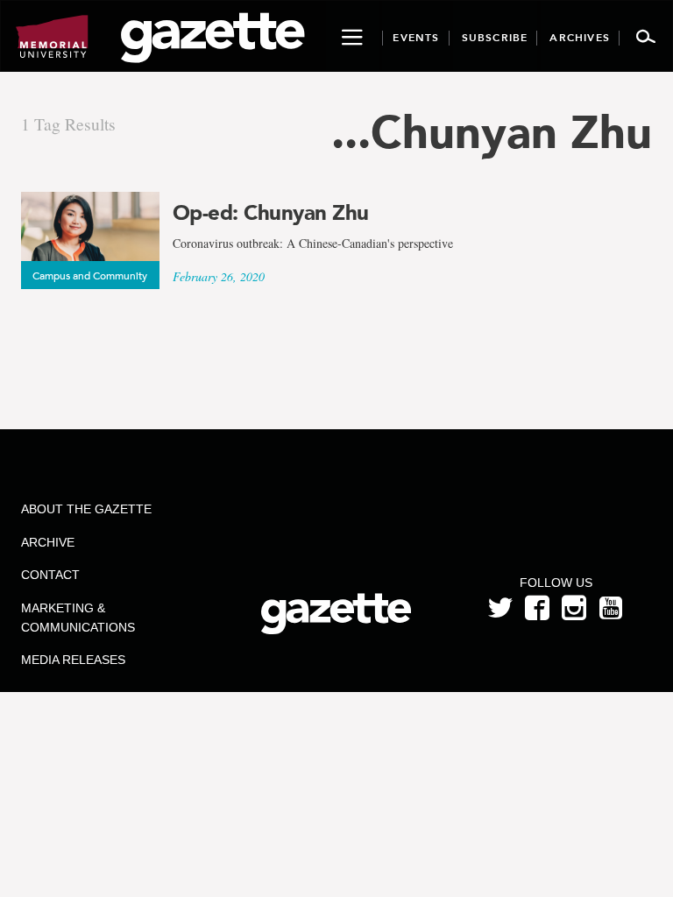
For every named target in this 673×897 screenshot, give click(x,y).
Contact (50, 575)
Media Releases (73, 660)
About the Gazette (86, 509)
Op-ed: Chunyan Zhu (271, 213)
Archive (47, 542)
